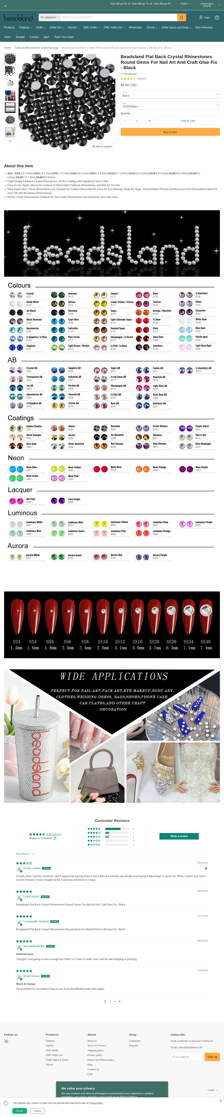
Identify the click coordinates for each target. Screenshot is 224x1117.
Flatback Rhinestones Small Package (37, 47)
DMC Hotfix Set (113, 27)
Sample (20, 37)
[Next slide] (10, 140)
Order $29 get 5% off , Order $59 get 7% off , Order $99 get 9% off (87, 5)
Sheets (151, 27)
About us (92, 1040)
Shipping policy (95, 1050)
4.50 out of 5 (53, 834)
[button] (10, 59)
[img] (24, 863)
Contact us (93, 1069)
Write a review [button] (179, 836)
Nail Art (72, 27)
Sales (7, 37)
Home (7, 47)
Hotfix (40, 27)
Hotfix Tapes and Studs (175, 27)
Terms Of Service (96, 1045)
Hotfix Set (56, 27)
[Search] (181, 17)
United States (206, 4)
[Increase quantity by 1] (149, 120)
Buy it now (170, 132)
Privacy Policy (96, 1102)
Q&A (46, 37)
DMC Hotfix (90, 27)
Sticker (49, 1064)
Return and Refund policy (100, 1059)
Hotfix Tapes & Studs (57, 1059)
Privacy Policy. (128, 1097)
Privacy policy (94, 1055)
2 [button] (110, 1001)
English (184, 3)
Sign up (212, 1056)
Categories (135, 1040)
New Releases (204, 27)
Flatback (24, 27)
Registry (133, 1045)
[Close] (220, 1100)
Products (9, 27)
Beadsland (130, 73)
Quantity (125, 113)
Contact (34, 37)
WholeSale (135, 27)
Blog (89, 1064)
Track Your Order (64, 37)
